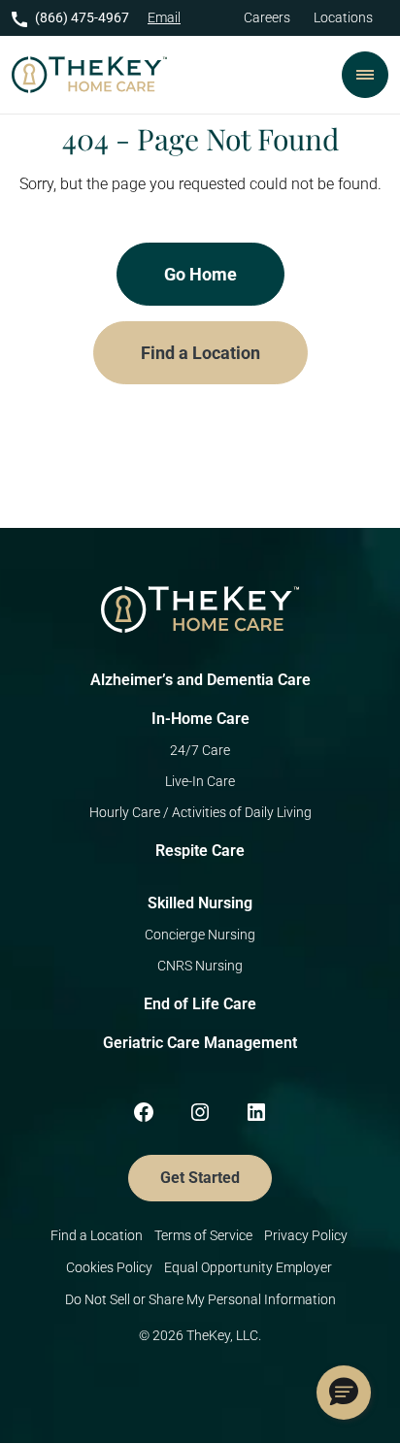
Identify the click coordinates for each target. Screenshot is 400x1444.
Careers (267, 17)
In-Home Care (200, 718)
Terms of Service (203, 1235)
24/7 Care (200, 750)
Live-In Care (200, 781)
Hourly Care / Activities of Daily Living (200, 812)
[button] (344, 1392)
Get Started (200, 1177)
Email (164, 17)
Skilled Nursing (200, 903)
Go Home (200, 274)
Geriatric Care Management (200, 1043)
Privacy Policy (307, 1235)
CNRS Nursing (200, 965)
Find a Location (200, 353)
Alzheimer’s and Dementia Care (200, 680)
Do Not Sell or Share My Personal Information (200, 1299)
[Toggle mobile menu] (365, 74)
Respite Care (200, 850)
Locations (343, 17)
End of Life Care (200, 1004)
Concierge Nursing (200, 934)
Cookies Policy (109, 1267)
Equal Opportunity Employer (249, 1267)
